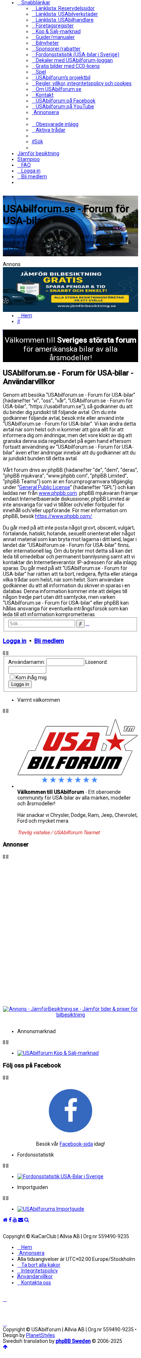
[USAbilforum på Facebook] (70, 1110)
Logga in (14, 640)
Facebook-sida (76, 1144)
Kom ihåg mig (31, 677)
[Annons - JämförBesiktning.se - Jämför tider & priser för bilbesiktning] (70, 1015)
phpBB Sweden (73, 1341)
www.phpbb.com (58, 493)
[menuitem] (63, 8)
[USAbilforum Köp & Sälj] (77, 1053)
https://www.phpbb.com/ (63, 516)
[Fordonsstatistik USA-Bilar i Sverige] (77, 1176)
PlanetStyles (40, 1335)
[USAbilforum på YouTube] (15, 1220)
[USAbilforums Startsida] (5, 1220)
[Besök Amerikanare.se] (77, 1209)
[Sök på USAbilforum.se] (26, 1220)
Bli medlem (49, 640)
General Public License (44, 487)
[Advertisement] (70, 929)
